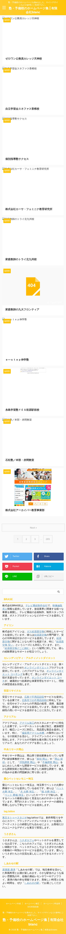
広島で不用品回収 (34, 696)
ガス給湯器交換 (35, 631)
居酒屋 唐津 (8, 869)
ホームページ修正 (32, 903)
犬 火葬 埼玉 (27, 791)
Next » (33, 527)
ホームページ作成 (13, 903)
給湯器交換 (40, 634)
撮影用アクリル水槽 (33, 732)
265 (48, 539)
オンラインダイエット (36, 667)
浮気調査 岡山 (27, 762)
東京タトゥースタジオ (14, 817)
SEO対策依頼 (33, 907)
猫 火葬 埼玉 (48, 791)
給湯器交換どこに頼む (17, 648)
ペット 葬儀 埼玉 (14, 794)
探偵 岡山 (42, 758)
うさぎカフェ (26, 840)
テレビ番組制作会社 (36, 605)
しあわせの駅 (31, 882)
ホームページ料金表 (51, 903)
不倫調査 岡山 (50, 762)
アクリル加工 (26, 722)
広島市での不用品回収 (34, 700)
